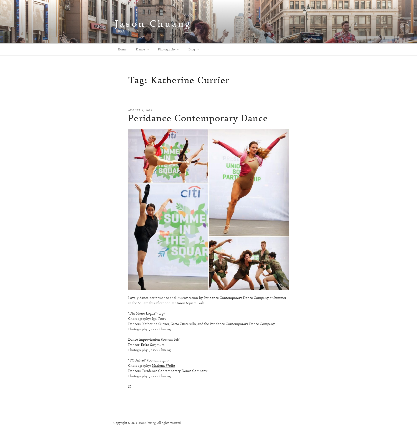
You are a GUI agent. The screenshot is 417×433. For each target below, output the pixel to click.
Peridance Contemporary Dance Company (236, 297)
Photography (166, 49)
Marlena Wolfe (163, 365)
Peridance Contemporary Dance (198, 118)
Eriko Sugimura (153, 344)
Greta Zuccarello (183, 323)
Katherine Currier (155, 323)
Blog (192, 49)
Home (122, 49)
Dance (140, 49)
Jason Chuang (153, 23)
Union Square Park (189, 303)
